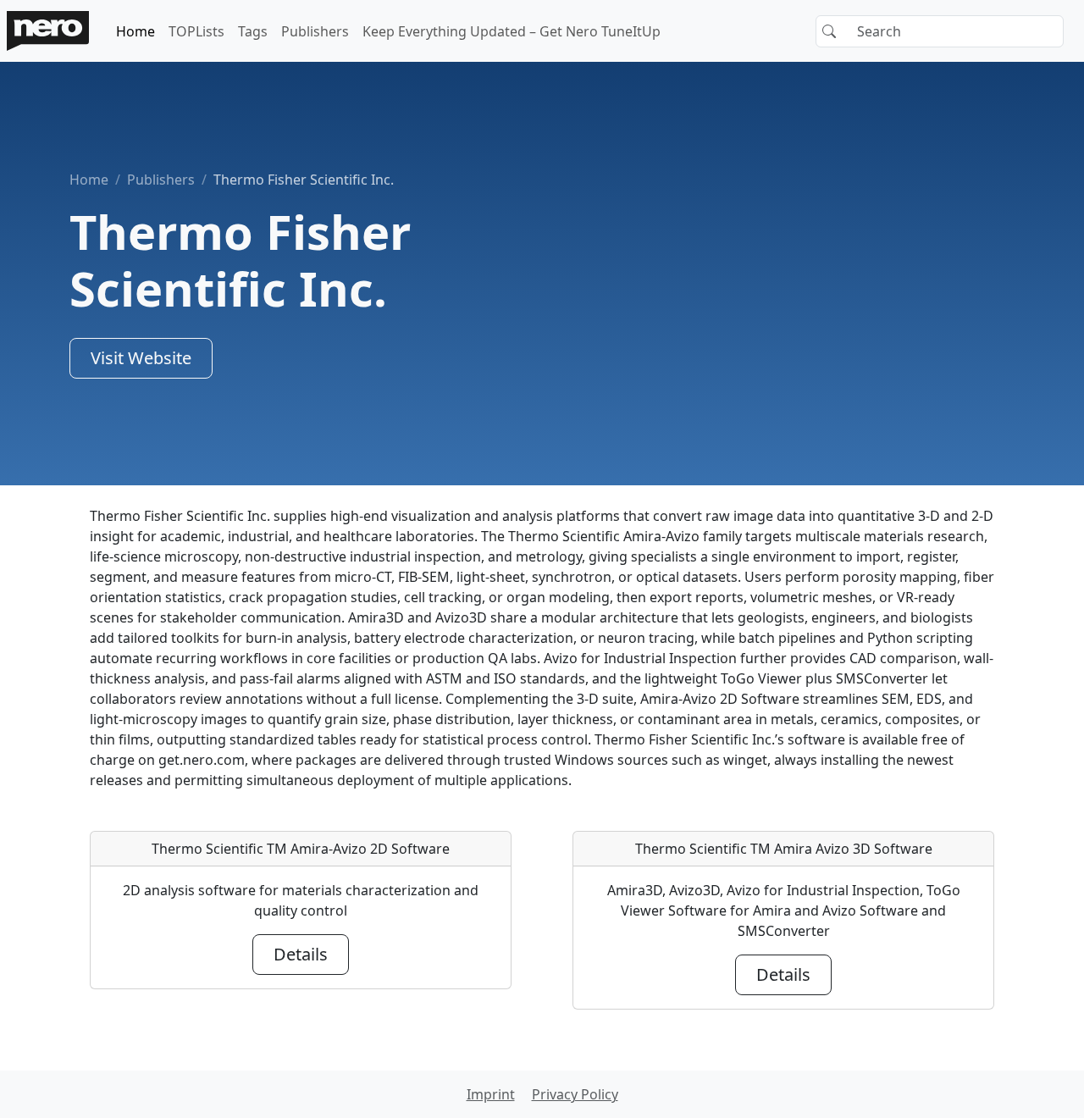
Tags (253, 31)
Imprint (491, 1094)
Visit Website (141, 357)
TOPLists (196, 31)
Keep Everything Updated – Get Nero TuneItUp (511, 31)
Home (135, 31)
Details (301, 954)
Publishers (315, 31)
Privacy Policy (575, 1094)
